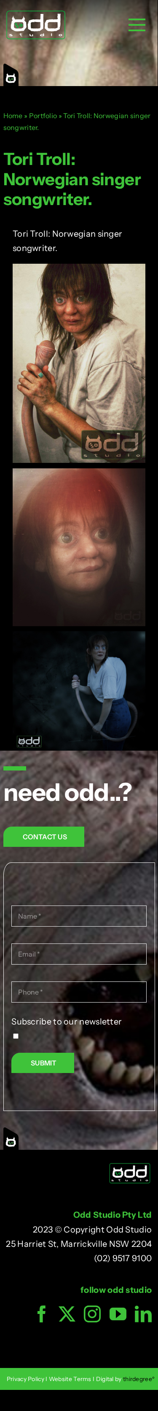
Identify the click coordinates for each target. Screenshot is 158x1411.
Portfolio (43, 115)
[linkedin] (143, 1314)
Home (13, 115)
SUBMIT (43, 1063)
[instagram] (92, 1314)
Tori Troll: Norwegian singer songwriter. (72, 179)
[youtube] (118, 1314)
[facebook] (41, 1314)
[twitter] (67, 1314)
